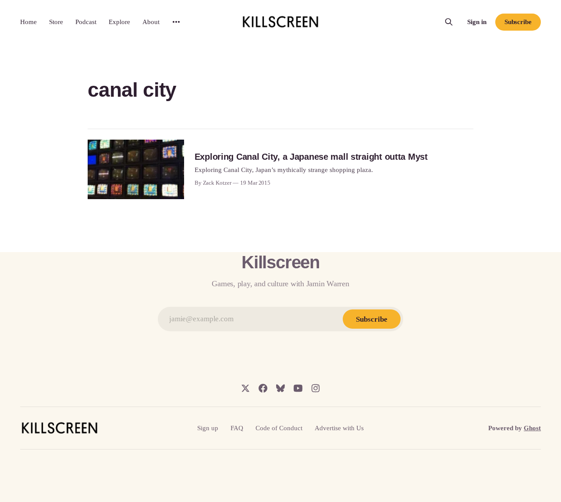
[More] (176, 22)
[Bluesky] (280, 388)
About (151, 21)
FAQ (237, 428)
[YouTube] (298, 388)
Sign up (207, 428)
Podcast (85, 21)
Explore (119, 21)
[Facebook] (263, 388)
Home (28, 21)
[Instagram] (315, 388)
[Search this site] (449, 22)
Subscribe (518, 21)
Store (56, 21)
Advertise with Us (339, 428)
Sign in (476, 21)
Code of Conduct (279, 428)
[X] (245, 388)
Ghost (532, 428)
